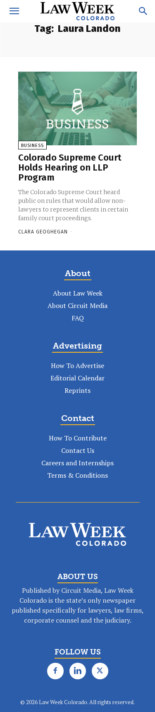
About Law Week (78, 293)
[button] (14, 11)
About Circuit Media (77, 305)
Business (32, 145)
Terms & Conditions (77, 475)
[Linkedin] (77, 671)
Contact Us (77, 450)
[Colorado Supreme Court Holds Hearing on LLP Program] (77, 108)
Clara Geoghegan (43, 232)
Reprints (77, 390)
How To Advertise (77, 365)
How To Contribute (78, 438)
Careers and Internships (77, 462)
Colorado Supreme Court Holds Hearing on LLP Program (70, 167)
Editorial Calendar (77, 377)
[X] (100, 671)
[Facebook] (55, 671)
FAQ (78, 317)
